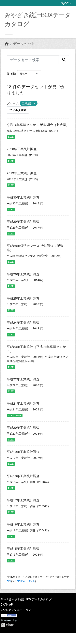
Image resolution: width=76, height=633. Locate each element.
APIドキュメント (26, 581)
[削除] (34, 103)
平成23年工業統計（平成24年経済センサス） (36, 348)
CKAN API (7, 604)
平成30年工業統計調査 (23, 197)
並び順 (11, 74)
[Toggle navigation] (9, 32)
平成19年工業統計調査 (23, 451)
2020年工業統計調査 (22, 149)
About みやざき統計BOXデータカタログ (26, 599)
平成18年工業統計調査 (23, 476)
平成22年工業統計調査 (23, 379)
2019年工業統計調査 (22, 173)
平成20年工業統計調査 (23, 427)
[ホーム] (7, 43)
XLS (10, 415)
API (9, 581)
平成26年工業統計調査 (23, 274)
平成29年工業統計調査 (23, 221)
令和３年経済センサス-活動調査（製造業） (38, 124)
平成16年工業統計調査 (23, 524)
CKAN (7, 625)
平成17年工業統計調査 (23, 500)
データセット (24, 43)
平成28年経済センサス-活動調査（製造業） (35, 247)
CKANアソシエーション (16, 610)
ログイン (65, 3)
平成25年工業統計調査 (23, 298)
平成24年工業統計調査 (23, 322)
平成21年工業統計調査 (23, 403)
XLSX (11, 136)
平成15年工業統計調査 (23, 548)
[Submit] (64, 59)
